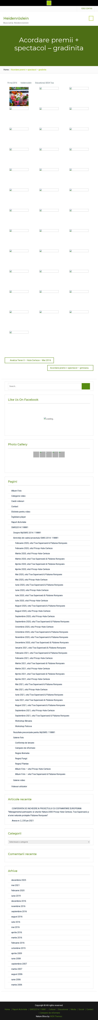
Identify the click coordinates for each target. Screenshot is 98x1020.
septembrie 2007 (19, 964)
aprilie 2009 (16, 953)
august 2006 (16, 974)
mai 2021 (15, 885)
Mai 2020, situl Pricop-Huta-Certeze (31, 579)
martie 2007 (16, 969)
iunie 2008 (16, 958)
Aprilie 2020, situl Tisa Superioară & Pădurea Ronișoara (39, 564)
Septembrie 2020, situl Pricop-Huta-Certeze (35, 616)
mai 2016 (15, 927)
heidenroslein (26, 83)
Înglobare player (18, 517)
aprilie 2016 (16, 932)
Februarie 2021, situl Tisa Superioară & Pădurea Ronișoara (41, 653)
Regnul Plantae (22, 764)
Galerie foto (18, 737)
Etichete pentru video (20, 512)
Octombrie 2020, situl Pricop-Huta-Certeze (34, 627)
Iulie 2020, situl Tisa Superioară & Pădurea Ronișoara (39, 595)
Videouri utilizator (19, 786)
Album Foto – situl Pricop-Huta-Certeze (33, 769)
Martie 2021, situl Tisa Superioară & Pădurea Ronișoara (39, 663)
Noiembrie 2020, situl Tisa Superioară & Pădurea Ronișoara (41, 637)
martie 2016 (16, 937)
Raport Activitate (18, 522)
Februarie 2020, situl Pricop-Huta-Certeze (34, 548)
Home (7, 1009)
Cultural (52, 1009)
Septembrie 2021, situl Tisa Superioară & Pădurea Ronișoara (42, 716)
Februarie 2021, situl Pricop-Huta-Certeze (34, 658)
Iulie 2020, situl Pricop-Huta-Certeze (31, 600)
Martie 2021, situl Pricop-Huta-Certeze (32, 668)
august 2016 (16, 916)
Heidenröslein (16, 18)
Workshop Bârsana (23, 721)
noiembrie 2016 (18, 906)
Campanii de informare (25, 748)
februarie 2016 (17, 943)
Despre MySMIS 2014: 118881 (27, 532)
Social (81, 1009)
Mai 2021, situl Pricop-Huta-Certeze (31, 689)
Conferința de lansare (24, 743)
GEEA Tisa (49, 83)
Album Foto (16, 491)
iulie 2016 (15, 922)
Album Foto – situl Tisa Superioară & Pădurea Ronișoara (40, 774)
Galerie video (19, 780)
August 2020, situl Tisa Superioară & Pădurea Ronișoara (40, 606)
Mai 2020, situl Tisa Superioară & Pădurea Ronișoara (38, 574)
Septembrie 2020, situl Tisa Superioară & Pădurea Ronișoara (42, 621)
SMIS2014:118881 (19, 527)
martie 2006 (16, 985)
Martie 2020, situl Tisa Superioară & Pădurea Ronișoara (39, 559)
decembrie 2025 (18, 880)
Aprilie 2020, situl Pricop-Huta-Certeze (32, 569)
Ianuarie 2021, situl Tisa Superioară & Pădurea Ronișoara (40, 648)
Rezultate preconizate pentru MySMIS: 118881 (34, 732)
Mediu (73, 1009)
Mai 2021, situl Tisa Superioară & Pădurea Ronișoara (38, 684)
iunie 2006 (16, 979)
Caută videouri (17, 501)
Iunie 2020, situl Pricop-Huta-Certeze (31, 590)
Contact (14, 506)
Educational (40, 83)
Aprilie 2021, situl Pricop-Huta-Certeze (32, 679)
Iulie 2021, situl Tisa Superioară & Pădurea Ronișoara (39, 700)
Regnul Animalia (22, 753)
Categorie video (18, 496)
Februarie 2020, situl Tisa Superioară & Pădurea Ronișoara (41, 543)
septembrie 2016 (19, 911)
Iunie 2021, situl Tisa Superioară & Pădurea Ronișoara (39, 695)
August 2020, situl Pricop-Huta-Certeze (32, 611)
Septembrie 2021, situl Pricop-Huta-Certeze (35, 710)
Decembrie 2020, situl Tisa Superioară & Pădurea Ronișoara (42, 642)
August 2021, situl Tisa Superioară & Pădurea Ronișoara (40, 705)
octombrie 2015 (18, 948)
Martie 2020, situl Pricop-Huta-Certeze (32, 553)
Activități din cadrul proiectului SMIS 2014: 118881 (35, 538)
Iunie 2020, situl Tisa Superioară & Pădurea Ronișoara (39, 585)
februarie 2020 (17, 890)
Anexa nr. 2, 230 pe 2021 (23, 820)
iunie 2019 (16, 896)
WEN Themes (56, 1016)
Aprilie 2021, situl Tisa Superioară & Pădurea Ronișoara (39, 674)
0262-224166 (86, 8)
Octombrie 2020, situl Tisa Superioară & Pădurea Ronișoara (41, 632)
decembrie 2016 (18, 901)
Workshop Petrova (23, 726)
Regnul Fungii (21, 758)
